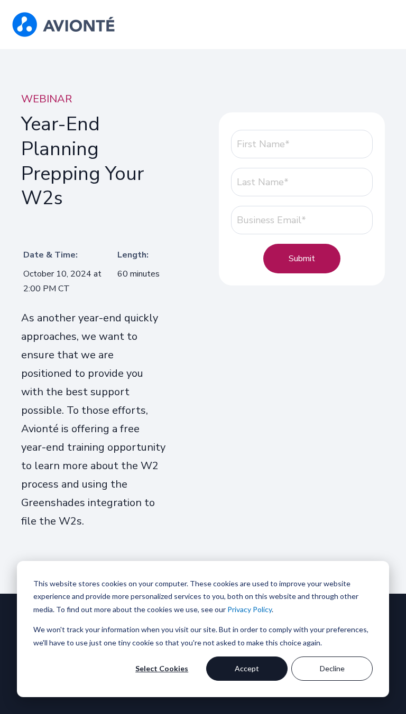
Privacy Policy (249, 609)
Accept (247, 668)
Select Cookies (161, 668)
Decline (332, 668)
